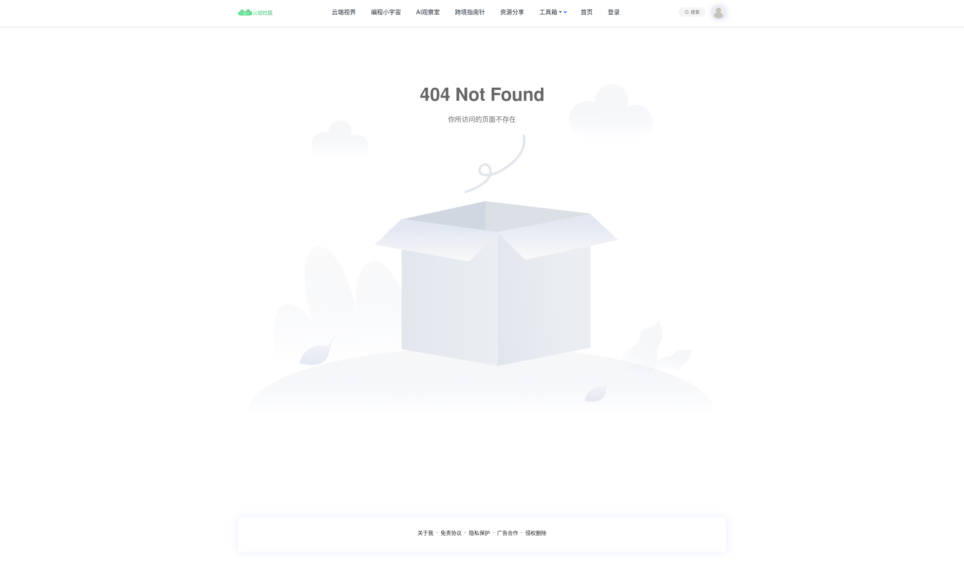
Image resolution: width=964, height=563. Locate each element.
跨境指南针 (470, 12)
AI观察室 (428, 12)
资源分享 (512, 12)
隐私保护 (479, 532)
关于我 (425, 532)
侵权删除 (535, 532)
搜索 (695, 12)
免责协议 (451, 532)
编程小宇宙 (386, 12)
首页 (587, 12)
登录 (614, 12)
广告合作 (507, 532)
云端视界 (344, 12)
